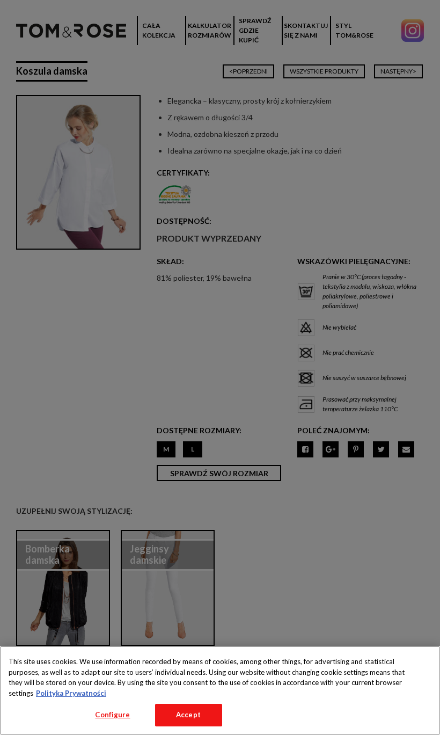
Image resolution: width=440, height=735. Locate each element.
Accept (188, 714)
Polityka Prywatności (71, 693)
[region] (220, 690)
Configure (112, 714)
